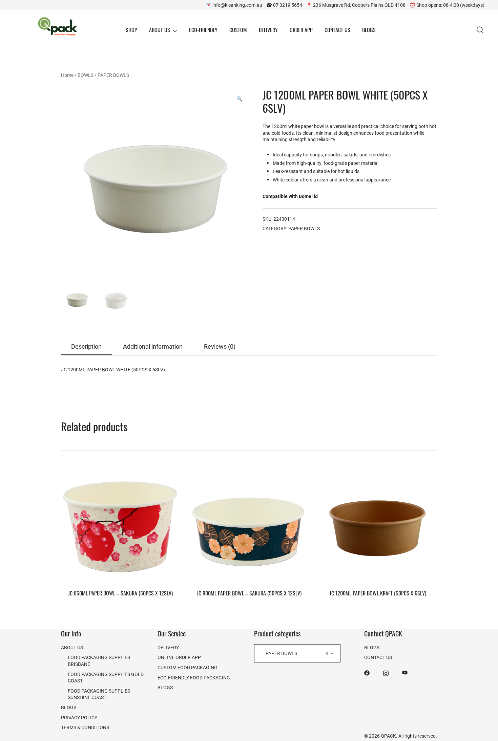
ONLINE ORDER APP (179, 657)
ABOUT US (159, 30)
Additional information (153, 346)
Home (67, 75)
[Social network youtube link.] (405, 672)
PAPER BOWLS (113, 75)
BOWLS (86, 75)
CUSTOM (238, 30)
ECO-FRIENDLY (203, 30)
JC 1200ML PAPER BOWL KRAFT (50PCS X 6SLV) (378, 593)
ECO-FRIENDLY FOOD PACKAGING (194, 677)
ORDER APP (301, 30)
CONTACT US (337, 30)
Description (86, 346)
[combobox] (297, 653)
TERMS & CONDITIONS (85, 727)
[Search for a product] (480, 30)
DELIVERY (268, 30)
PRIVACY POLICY (79, 717)
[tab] (86, 347)
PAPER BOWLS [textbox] (295, 653)
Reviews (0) (219, 346)
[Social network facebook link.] (367, 672)
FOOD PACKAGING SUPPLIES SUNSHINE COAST (99, 694)
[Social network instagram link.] (386, 672)
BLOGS (369, 30)
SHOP (131, 30)
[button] (239, 98)
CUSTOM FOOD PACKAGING (187, 667)
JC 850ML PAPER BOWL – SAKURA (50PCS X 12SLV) (120, 593)
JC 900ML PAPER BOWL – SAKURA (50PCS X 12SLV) (249, 593)
